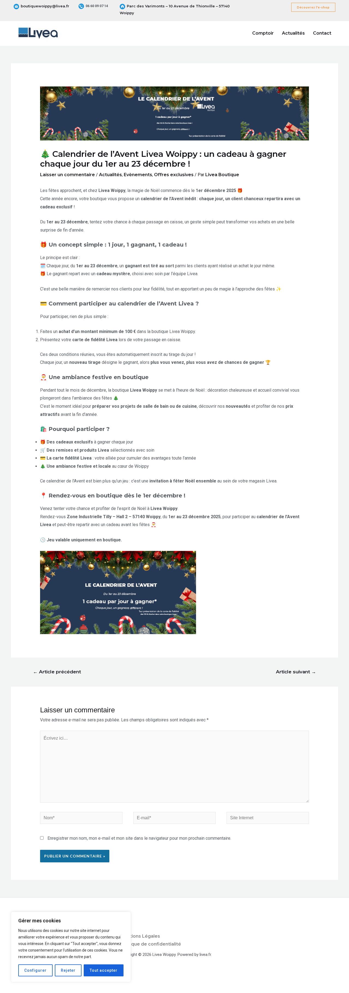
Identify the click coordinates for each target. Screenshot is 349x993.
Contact (322, 33)
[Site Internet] (268, 818)
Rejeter (68, 970)
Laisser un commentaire (67, 174)
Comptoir (263, 33)
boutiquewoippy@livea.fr (45, 6)
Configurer (35, 970)
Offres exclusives (174, 174)
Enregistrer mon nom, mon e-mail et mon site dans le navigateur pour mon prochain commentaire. (139, 838)
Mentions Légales (140, 936)
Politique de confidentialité (150, 944)
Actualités (293, 33)
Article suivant (296, 671)
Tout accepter (104, 970)
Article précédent (57, 671)
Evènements (138, 174)
